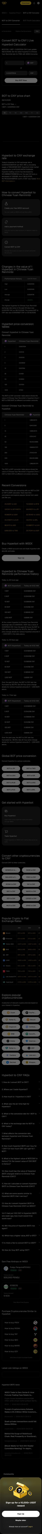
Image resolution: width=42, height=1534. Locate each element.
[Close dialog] (21, 1478)
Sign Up (20, 1514)
